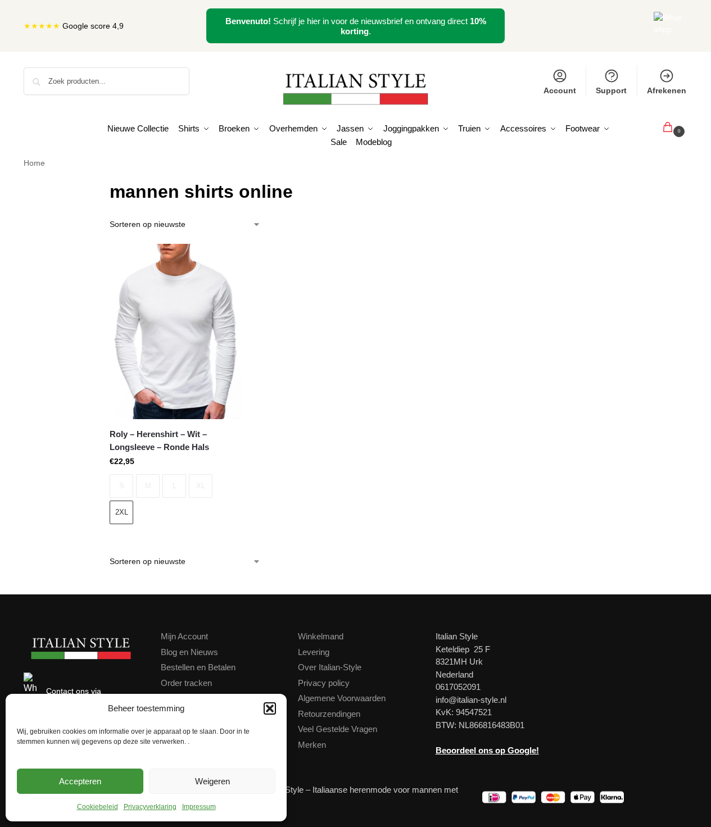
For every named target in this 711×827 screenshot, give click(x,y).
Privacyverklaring (150, 807)
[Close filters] (93, 185)
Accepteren (80, 781)
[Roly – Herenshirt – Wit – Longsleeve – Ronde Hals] (175, 331)
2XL (121, 512)
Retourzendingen (329, 714)
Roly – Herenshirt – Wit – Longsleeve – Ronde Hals (159, 440)
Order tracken (186, 683)
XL (200, 485)
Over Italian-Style (329, 667)
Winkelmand (320, 636)
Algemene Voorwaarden (342, 698)
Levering (313, 652)
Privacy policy (324, 683)
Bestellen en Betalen (198, 667)
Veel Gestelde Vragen (337, 729)
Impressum (199, 807)
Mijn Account (184, 636)
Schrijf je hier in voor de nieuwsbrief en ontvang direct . (355, 26)
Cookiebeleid (97, 807)
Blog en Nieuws (189, 652)
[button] (269, 708)
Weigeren (212, 781)
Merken (312, 744)
